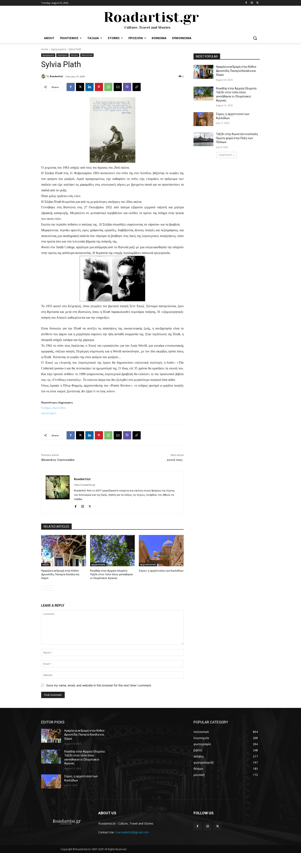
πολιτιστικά (86, 55)
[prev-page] (43, 588)
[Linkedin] (89, 87)
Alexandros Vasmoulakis (58, 460)
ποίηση (74, 55)
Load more (225, 155)
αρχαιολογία (98, 564)
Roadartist (56, 76)
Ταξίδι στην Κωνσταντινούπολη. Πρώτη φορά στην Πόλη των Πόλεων (237, 138)
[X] (257, 3)
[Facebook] (246, 3)
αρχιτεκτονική (148, 564)
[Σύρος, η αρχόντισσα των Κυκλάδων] (161, 550)
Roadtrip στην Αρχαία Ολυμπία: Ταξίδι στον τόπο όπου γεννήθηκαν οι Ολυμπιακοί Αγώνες (111, 574)
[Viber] (127, 87)
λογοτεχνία (62, 55)
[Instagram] (251, 3)
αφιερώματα (58, 49)
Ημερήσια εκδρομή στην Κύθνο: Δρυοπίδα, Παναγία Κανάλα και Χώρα (60, 574)
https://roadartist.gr (84, 484)
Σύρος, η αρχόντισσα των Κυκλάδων (161, 570)
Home (44, 49)
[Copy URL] (136, 87)
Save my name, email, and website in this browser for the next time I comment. (99, 685)
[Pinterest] (99, 87)
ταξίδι (45, 564)
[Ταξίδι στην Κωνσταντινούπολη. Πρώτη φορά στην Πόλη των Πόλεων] (203, 139)
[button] (255, 38)
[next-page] (50, 588)
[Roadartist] (43, 76)
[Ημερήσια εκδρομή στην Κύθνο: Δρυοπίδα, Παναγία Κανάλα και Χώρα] (63, 550)
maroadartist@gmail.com (132, 832)
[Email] (118, 87)
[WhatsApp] (108, 87)
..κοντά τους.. (175, 460)
